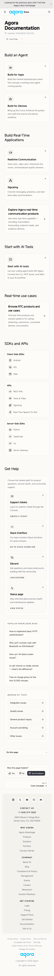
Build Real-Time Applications (17, 137)
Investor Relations (27, 894)
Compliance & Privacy (27, 871)
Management (27, 875)
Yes (13, 773)
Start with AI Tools (19, 246)
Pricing (27, 910)
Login (27, 905)
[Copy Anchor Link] (30, 55)
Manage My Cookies (27, 949)
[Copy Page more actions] (21, 39)
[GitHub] (34, 799)
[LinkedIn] (13, 799)
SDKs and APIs (16, 343)
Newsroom (27, 889)
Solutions (27, 841)
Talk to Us (27, 928)
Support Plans (27, 914)
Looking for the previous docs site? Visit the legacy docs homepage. (26, 4)
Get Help (12, 468)
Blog (27, 866)
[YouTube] (27, 799)
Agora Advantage (27, 832)
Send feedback (38, 773)
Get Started (27, 919)
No (23, 773)
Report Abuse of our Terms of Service (27, 945)
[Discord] (40, 799)
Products (27, 836)
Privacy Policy (12, 939)
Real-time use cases (21, 295)
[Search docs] (49, 11)
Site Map (36, 942)
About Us (27, 862)
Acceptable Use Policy (22, 942)
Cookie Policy (25, 939)
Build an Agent (16, 55)
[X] (20, 799)
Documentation (27, 924)
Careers (27, 885)
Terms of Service (40, 939)
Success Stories (27, 850)
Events (27, 880)
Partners (27, 846)
